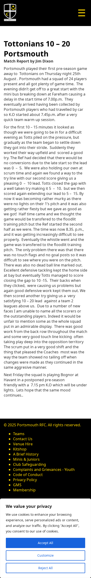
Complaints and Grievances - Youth (44, 469)
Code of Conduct (28, 474)
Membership (24, 490)
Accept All (45, 543)
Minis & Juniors (26, 459)
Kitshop (20, 449)
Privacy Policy (25, 479)
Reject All (45, 568)
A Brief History (25, 454)
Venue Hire (23, 444)
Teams (18, 433)
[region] (45, 538)
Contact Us (22, 438)
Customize (45, 555)
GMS (17, 484)
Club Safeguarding (29, 464)
